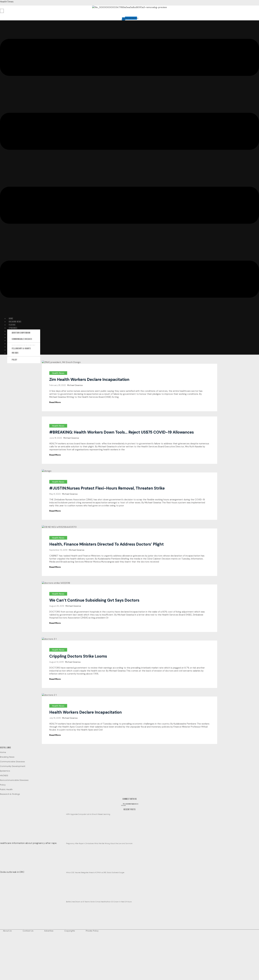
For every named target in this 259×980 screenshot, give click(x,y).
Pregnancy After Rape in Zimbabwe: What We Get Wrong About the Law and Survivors (99, 843)
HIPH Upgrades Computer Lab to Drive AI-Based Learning (88, 814)
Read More (55, 402)
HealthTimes (6, 1)
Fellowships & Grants (21, 348)
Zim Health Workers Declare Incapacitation (89, 379)
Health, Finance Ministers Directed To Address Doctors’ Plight (106, 544)
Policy (14, 359)
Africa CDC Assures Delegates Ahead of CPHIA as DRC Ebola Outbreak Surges (95, 872)
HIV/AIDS (15, 352)
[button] (129, 168)
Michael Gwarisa (75, 385)
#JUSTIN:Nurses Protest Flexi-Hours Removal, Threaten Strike (107, 488)
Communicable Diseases (22, 339)
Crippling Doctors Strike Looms (78, 656)
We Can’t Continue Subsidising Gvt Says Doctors (94, 600)
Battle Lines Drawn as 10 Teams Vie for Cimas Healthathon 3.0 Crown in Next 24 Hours (99, 902)
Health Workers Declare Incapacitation (85, 712)
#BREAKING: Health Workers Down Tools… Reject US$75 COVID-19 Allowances (121, 432)
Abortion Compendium (21, 332)
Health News (58, 373)
